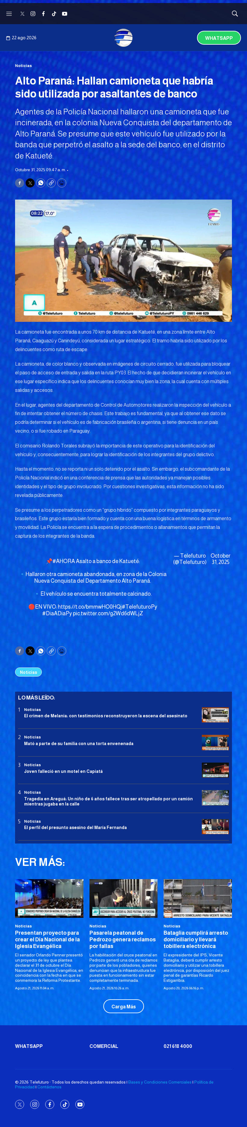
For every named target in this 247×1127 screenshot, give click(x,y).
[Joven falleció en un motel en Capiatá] (215, 770)
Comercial (103, 1046)
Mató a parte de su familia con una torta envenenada (78, 743)
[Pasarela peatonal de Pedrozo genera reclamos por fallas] (123, 898)
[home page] (123, 38)
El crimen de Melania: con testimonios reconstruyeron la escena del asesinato (105, 715)
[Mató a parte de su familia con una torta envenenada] (215, 742)
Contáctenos (49, 1086)
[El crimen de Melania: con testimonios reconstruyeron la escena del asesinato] (215, 715)
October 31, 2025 (220, 559)
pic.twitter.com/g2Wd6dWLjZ (108, 613)
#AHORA (63, 561)
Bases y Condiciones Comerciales (160, 1082)
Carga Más (123, 1006)
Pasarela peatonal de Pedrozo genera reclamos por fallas (122, 939)
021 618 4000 (178, 1046)
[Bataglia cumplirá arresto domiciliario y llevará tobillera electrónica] (198, 898)
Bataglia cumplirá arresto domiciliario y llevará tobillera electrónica (196, 939)
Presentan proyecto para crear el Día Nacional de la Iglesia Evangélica (47, 939)
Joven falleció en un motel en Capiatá (63, 771)
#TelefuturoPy (139, 607)
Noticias (23, 65)
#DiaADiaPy (57, 613)
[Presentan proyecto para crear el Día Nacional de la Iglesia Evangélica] (49, 898)
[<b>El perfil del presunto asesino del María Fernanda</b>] (215, 826)
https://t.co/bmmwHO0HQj (90, 607)
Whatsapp (219, 38)
